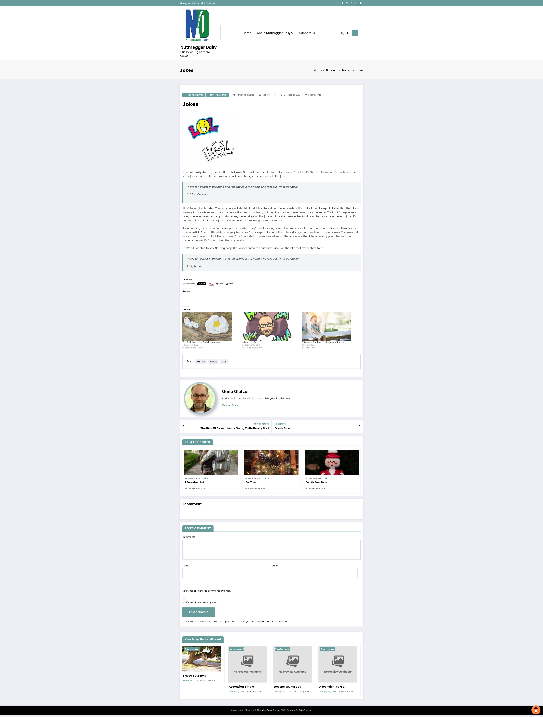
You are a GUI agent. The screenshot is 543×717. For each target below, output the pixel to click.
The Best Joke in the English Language (201, 342)
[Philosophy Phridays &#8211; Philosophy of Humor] (330, 326)
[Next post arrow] (360, 426)
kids (252, 94)
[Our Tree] (271, 462)
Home (247, 33)
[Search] (342, 33)
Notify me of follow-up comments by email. (206, 590)
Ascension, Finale (241, 687)
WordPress (267, 710)
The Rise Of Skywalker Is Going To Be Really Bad (234, 428)
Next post (280, 423)
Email (275, 565)
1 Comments (314, 94)
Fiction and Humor (194, 94)
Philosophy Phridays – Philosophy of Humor (323, 342)
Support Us (307, 33)
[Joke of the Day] (270, 326)
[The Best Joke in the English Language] (210, 326)
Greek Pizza (282, 428)
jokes (246, 94)
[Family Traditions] (332, 462)
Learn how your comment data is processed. (260, 621)
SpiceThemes (306, 710)
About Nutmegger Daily (274, 33)
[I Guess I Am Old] (211, 462)
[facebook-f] (342, 3)
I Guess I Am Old (194, 482)
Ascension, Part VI (332, 687)
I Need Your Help (195, 676)
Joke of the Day (250, 342)
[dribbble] (351, 3)
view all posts (230, 405)
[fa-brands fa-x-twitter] (347, 3)
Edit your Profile (274, 398)
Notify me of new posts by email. (200, 602)
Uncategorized (191, 649)
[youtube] (360, 3)
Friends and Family (218, 94)
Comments (188, 537)
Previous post (261, 423)
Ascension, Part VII (287, 687)
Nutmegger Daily (198, 47)
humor (239, 94)
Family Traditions (316, 482)
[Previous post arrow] (183, 426)
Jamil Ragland (254, 691)
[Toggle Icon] (355, 33)
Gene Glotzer (268, 94)
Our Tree (250, 482)
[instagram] (356, 3)
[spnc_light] (348, 33)
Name (185, 565)
